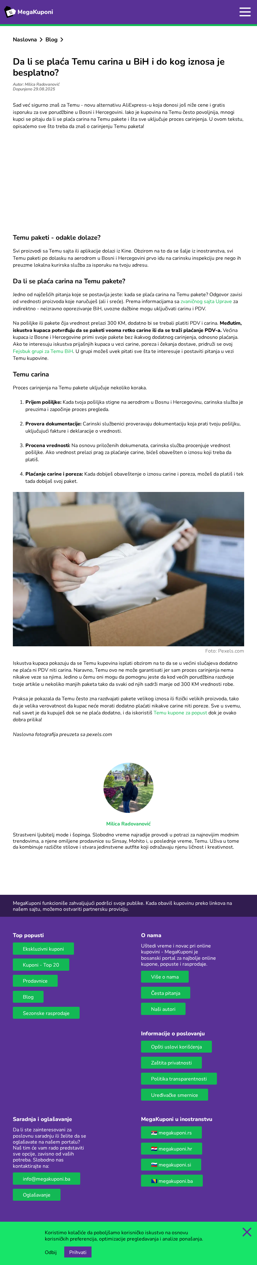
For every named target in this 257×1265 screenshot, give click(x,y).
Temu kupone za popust (180, 712)
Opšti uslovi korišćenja (176, 1046)
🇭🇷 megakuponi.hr (171, 1148)
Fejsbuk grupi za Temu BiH (43, 351)
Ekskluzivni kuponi (43, 948)
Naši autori (163, 1009)
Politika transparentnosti (179, 1078)
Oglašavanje (36, 1194)
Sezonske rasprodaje (46, 1013)
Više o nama (165, 976)
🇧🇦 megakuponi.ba (172, 1180)
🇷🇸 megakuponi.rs (171, 1132)
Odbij (51, 1252)
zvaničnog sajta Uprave (206, 301)
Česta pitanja (165, 993)
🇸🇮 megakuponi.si (171, 1164)
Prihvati (78, 1252)
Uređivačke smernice (174, 1095)
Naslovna (25, 39)
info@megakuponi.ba (46, 1178)
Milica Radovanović (128, 823)
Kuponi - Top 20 (41, 964)
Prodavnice (35, 980)
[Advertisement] (128, 181)
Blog (51, 39)
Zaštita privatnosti (171, 1062)
